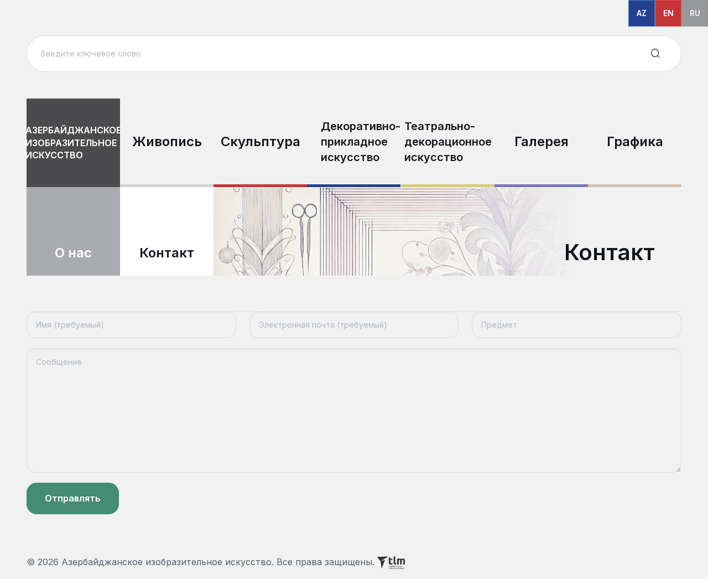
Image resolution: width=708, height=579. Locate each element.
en (668, 13)
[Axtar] (655, 53)
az (642, 13)
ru (695, 13)
